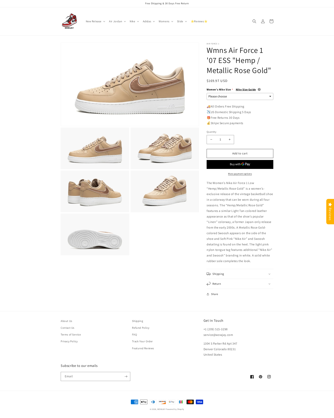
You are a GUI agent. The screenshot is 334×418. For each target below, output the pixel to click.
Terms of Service (71, 334)
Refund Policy (140, 327)
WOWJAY (161, 409)
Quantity (211, 131)
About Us (66, 321)
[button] (95, 21)
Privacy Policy (69, 341)
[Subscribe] (126, 376)
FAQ (134, 334)
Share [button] (214, 294)
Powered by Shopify (175, 409)
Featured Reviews (143, 348)
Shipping (137, 321)
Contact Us (67, 327)
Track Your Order (142, 341)
